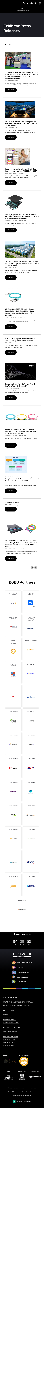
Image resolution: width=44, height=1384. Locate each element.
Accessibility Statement (29, 1092)
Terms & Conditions (13, 1092)
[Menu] (39, 2)
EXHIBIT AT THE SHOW (9, 1020)
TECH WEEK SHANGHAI (9, 1034)
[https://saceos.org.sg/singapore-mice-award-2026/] (10, 1063)
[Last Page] (35, 567)
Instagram (35, 3)
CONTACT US (6, 1014)
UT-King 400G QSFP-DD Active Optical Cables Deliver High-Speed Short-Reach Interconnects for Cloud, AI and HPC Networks (20, 312)
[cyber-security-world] (14, 973)
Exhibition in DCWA (12, 503)
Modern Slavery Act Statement (22, 1095)
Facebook (23, 3)
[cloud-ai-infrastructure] (14, 963)
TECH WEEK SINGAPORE (10, 1031)
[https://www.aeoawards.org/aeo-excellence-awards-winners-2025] (5, 1063)
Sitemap (33, 1088)
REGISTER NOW (7, 1017)
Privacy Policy (24, 1088)
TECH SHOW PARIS (8, 1045)
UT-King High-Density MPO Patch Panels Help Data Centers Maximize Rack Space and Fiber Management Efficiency (22, 216)
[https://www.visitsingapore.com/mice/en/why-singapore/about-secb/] (9, 1080)
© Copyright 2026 (13, 1088)
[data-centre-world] (14, 981)
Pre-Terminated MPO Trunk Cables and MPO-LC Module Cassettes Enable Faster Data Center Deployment (20, 431)
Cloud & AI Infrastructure (24, 962)
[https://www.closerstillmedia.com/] (35, 1077)
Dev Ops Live (20, 967)
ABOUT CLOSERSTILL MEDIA (11, 1022)
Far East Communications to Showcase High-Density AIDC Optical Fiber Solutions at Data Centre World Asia (22, 264)
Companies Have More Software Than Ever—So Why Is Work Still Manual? (21, 385)
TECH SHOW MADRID (9, 1042)
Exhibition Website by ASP (23, 1101)
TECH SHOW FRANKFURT (10, 1037)
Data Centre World (11, 41)
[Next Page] (32, 567)
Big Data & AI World (22, 977)
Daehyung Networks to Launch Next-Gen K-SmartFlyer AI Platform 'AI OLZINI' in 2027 (21, 170)
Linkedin (27, 3)
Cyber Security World (24, 972)
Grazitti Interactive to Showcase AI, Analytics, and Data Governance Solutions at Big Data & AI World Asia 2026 (22, 479)
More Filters (9, 45)
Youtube (31, 3)
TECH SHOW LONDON (9, 1039)
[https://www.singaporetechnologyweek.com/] (22, 957)
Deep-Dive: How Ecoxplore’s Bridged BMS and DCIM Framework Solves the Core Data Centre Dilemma (21, 124)
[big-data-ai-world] (14, 977)
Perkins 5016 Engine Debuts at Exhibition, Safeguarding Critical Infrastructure (20, 340)
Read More (11, 90)
